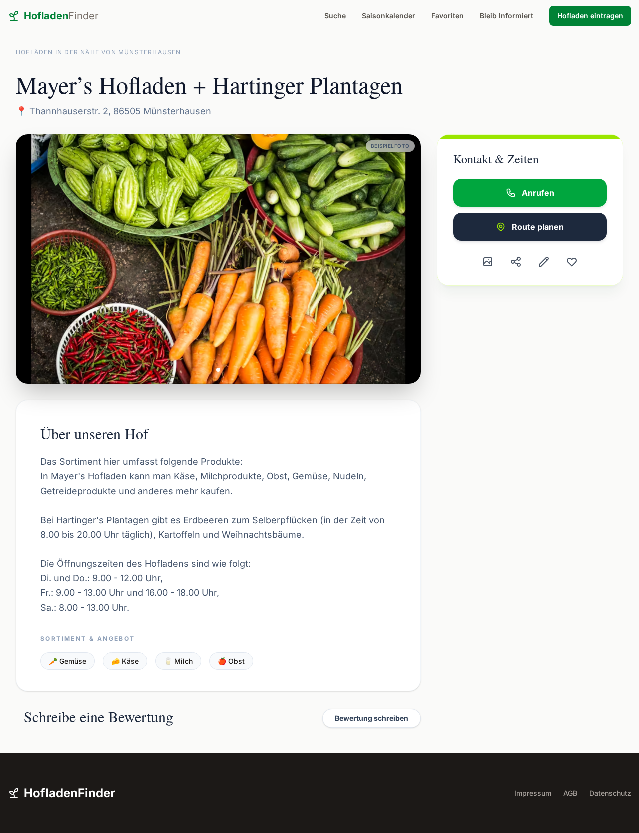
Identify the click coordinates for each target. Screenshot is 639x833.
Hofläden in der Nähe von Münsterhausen (98, 52)
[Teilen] (516, 262)
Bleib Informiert (506, 15)
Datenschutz (610, 793)
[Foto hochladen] (488, 262)
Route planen (538, 227)
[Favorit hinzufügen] (572, 262)
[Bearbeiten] (544, 262)
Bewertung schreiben (371, 718)
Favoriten (447, 15)
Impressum (532, 793)
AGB (570, 793)
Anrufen (538, 193)
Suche (335, 15)
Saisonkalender (388, 15)
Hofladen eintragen (590, 15)
